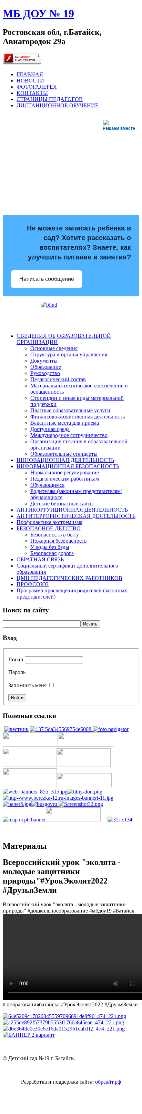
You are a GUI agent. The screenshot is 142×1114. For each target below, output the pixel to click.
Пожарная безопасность (58, 541)
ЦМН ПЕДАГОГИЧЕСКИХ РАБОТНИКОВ (69, 578)
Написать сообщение (46, 279)
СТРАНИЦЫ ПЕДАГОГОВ (50, 99)
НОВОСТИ (30, 80)
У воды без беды (49, 547)
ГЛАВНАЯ (30, 74)
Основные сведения (54, 348)
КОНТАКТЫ (32, 93)
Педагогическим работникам (64, 479)
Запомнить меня (27, 685)
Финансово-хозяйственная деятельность (77, 417)
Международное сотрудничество (69, 435)
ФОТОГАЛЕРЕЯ (37, 87)
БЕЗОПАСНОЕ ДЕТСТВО (49, 528)
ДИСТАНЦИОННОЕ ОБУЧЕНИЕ (58, 105)
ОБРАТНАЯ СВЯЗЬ (40, 559)
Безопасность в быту (54, 535)
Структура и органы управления (68, 354)
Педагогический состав (58, 379)
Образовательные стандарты (64, 454)
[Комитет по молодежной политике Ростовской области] (64, 1016)
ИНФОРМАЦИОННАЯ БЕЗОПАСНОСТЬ (68, 466)
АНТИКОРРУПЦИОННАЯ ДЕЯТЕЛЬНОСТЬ (72, 510)
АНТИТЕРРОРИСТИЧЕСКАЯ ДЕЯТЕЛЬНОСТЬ (76, 516)
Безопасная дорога (52, 553)
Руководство (45, 373)
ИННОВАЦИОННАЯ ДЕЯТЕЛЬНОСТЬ (65, 460)
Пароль (17, 672)
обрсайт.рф (108, 1082)
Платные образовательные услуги (70, 410)
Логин (15, 659)
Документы (44, 361)
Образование (45, 367)
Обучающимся (47, 485)
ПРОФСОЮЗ (33, 584)
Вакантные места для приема (64, 423)
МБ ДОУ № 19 (38, 13)
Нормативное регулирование (64, 472)
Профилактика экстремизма (49, 522)
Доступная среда (50, 429)
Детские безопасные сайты (62, 503)
